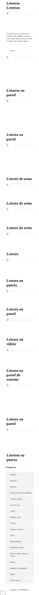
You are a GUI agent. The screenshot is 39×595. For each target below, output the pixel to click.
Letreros (13, 523)
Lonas (12, 535)
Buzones (13, 487)
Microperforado (15, 541)
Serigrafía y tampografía (18, 568)
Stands (12, 574)
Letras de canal (15, 517)
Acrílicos (13, 474)
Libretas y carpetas (16, 529)
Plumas (12, 562)
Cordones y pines (16, 499)
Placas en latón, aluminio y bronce (19, 555)
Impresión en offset (16, 547)
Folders (12, 511)
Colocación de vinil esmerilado (20, 493)
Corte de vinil (15, 505)
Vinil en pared (15, 580)
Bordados (13, 481)
